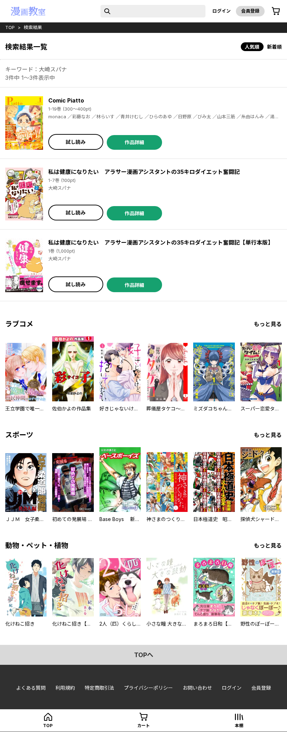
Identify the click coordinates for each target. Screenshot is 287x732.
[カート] (276, 11)
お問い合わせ (197, 688)
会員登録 (250, 11)
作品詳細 (134, 142)
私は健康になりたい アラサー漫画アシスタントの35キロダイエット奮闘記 (144, 171)
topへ (143, 655)
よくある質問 (31, 688)
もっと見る (268, 324)
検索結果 (33, 27)
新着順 (274, 47)
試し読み (75, 142)
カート (143, 725)
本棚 (239, 725)
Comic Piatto (66, 100)
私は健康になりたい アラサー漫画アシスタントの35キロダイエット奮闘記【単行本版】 (160, 242)
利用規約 (65, 688)
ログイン (221, 11)
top (10, 27)
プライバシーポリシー (148, 688)
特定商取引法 (99, 688)
